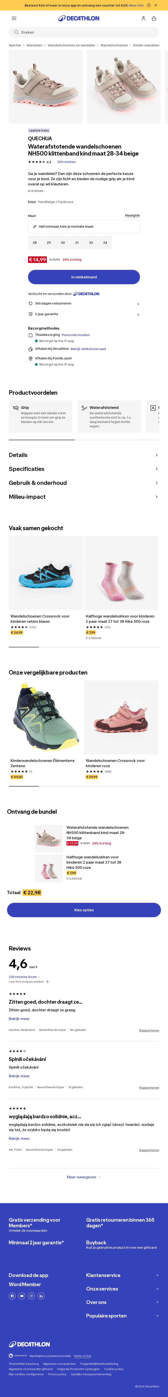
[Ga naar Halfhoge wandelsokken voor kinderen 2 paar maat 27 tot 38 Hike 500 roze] (49, 868)
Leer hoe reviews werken (26, 981)
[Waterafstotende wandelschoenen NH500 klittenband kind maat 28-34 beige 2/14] (124, 86)
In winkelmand (84, 277)
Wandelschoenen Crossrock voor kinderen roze (115, 763)
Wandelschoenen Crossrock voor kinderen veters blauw (40, 619)
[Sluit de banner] (155, 5)
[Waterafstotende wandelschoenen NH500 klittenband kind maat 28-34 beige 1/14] (45, 86)
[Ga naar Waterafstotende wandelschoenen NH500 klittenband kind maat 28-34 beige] (49, 839)
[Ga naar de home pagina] (78, 18)
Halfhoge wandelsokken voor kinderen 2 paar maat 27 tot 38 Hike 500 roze (120, 619)
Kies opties (84, 910)
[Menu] (14, 18)
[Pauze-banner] (148, 5)
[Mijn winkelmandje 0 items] (154, 18)
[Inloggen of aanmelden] (143, 18)
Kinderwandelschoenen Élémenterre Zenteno (42, 763)
